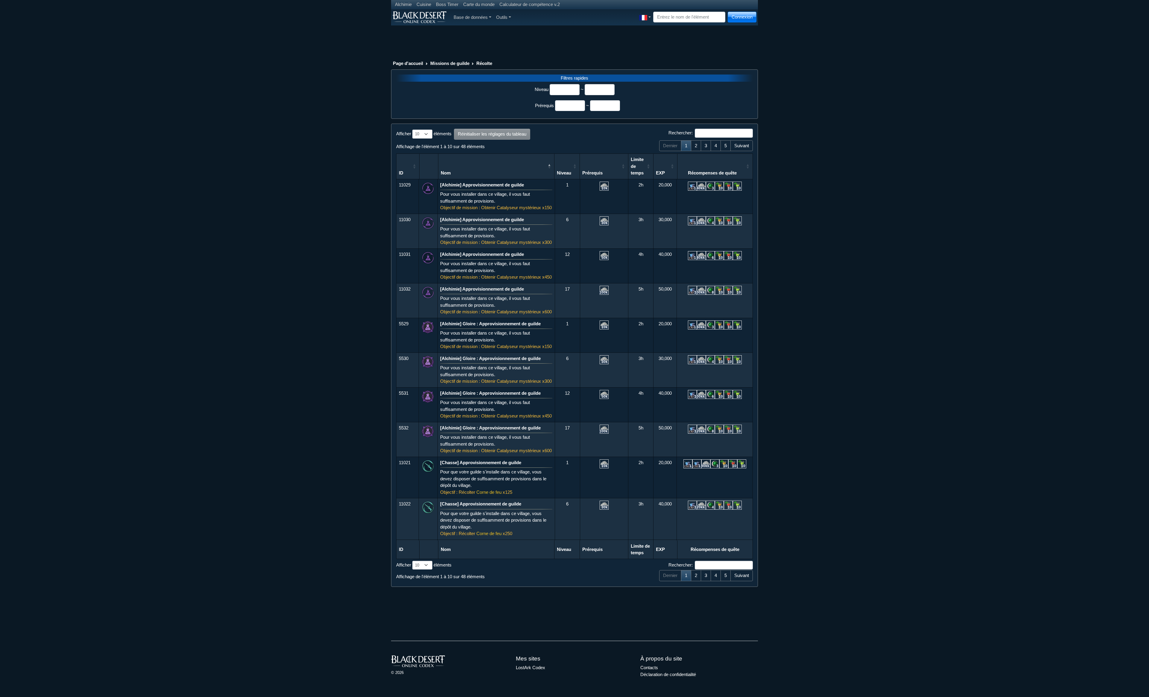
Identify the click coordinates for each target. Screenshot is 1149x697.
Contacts (649, 667)
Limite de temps (638, 166)
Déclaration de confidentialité (668, 674)
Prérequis (544, 105)
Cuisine (424, 4)
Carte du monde (479, 4)
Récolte (484, 63)
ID (401, 172)
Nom (446, 172)
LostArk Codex (530, 667)
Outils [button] (501, 17)
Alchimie (403, 4)
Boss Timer (447, 4)
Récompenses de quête (712, 172)
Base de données (471, 17)
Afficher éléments (424, 133)
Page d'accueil (408, 63)
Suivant (741, 145)
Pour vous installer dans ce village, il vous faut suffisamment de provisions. (496, 196)
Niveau (541, 89)
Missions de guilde (449, 63)
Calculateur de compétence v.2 (529, 4)
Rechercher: (680, 132)
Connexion (742, 16)
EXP (660, 172)
